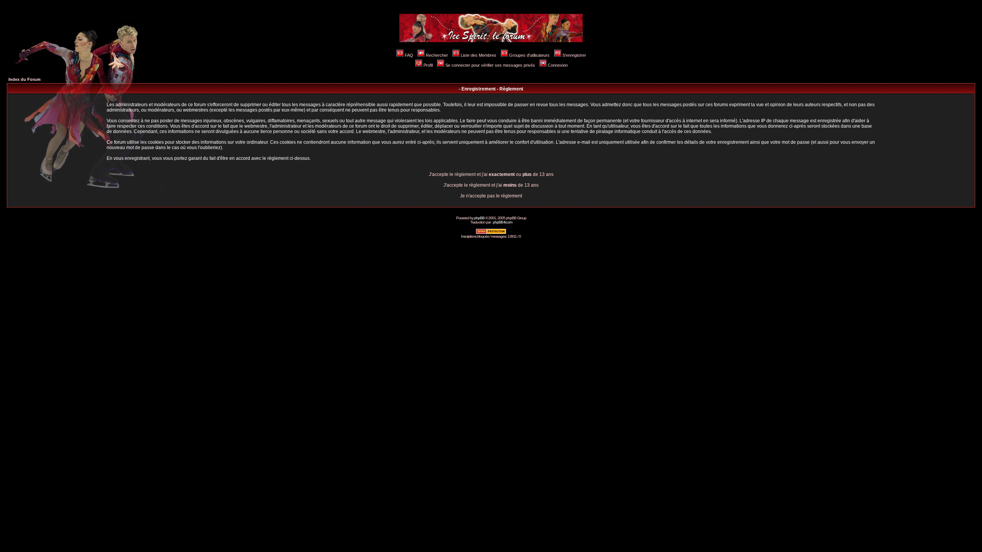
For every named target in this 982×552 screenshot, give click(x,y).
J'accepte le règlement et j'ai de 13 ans (491, 185)
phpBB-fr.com (502, 222)
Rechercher (437, 55)
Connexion (558, 65)
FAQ (409, 55)
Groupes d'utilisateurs (529, 55)
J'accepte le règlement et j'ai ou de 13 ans (491, 174)
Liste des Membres (478, 55)
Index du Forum (24, 79)
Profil (428, 65)
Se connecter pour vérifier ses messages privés (490, 65)
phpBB (479, 218)
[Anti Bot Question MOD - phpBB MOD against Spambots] (491, 233)
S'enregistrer (574, 55)
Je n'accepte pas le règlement (491, 196)
